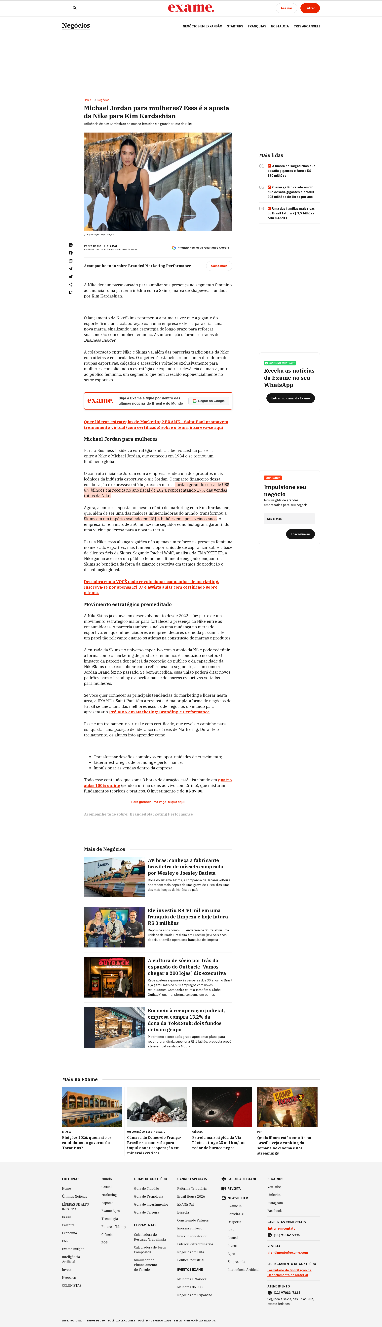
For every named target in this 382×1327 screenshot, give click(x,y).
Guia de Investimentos (151, 1204)
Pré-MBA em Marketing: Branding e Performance (159, 712)
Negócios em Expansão (194, 1295)
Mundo (106, 1179)
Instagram (275, 1203)
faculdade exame (242, 1179)
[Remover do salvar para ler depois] (70, 292)
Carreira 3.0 (237, 1214)
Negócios (76, 25)
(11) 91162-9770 (287, 1235)
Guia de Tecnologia (148, 1196)
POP (104, 1243)
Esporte (107, 1203)
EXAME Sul (185, 1204)
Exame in (235, 1206)
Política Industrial (190, 1260)
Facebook (274, 1211)
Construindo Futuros (193, 1220)
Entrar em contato (281, 1228)
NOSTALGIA (280, 26)
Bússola (183, 1212)
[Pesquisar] (75, 8)
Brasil (66, 1217)
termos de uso (95, 1320)
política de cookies (121, 1320)
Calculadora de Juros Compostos (150, 1249)
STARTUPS (235, 26)
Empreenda (236, 1262)
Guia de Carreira (146, 1212)
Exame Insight (73, 1249)
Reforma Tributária (192, 1188)
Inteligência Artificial (71, 1259)
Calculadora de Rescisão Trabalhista (150, 1237)
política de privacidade (154, 1320)
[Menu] (65, 8)
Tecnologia (109, 1219)
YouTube (274, 1187)
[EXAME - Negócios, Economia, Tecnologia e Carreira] (191, 8)
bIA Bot (111, 246)
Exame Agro (110, 1211)
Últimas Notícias (74, 1196)
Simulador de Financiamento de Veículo (145, 1265)
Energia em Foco (189, 1228)
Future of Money (113, 1227)
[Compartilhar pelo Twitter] (70, 276)
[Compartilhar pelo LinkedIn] (70, 260)
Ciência (107, 1235)
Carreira (68, 1225)
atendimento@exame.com (287, 1252)
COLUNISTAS (71, 1285)
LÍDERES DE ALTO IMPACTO (75, 1206)
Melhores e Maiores (192, 1279)
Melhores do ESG (190, 1287)
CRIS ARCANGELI (307, 26)
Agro (231, 1254)
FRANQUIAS (257, 26)
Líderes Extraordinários (195, 1244)
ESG (65, 1241)
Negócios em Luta (190, 1252)
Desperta (234, 1222)
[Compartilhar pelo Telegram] (70, 268)
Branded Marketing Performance (161, 814)
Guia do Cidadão (146, 1188)
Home (87, 100)
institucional (72, 1320)
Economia (69, 1233)
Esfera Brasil (155, 1131)
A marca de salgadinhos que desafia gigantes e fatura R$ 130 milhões (291, 170)
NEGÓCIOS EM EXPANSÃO (202, 26)
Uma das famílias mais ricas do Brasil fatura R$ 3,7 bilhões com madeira (291, 213)
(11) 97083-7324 (287, 1293)
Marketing (109, 1195)
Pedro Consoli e (95, 246)
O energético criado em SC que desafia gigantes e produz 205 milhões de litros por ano (291, 192)
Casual (106, 1187)
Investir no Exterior (192, 1236)
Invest (66, 1270)
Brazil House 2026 (191, 1196)
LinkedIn (274, 1195)
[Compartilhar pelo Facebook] (70, 252)
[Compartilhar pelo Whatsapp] (70, 244)
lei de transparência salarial (195, 1320)
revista (234, 1188)
